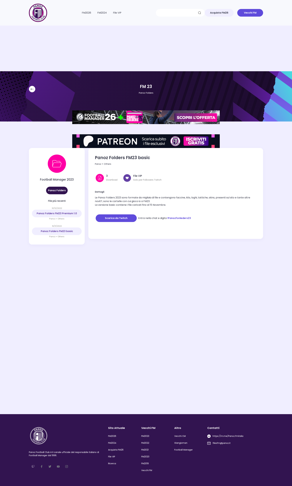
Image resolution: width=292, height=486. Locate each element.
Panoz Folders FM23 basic (57, 231)
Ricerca (112, 463)
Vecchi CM (180, 436)
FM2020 (145, 456)
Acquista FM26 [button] (219, 12)
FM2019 (145, 463)
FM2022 (145, 442)
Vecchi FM (146, 470)
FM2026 (86, 12)
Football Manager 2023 (57, 180)
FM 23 (146, 87)
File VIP (117, 12)
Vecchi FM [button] (250, 12)
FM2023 (145, 436)
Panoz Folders (146, 92)
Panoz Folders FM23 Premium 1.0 (57, 213)
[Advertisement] (146, 48)
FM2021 (145, 449)
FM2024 (102, 12)
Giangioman (180, 442)
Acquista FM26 (115, 449)
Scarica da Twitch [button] (116, 218)
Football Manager (183, 449)
